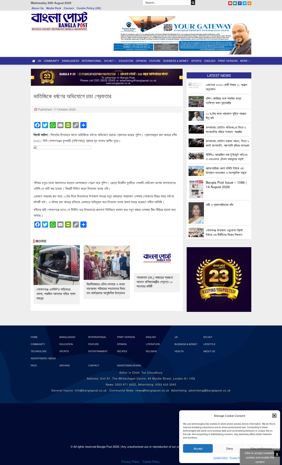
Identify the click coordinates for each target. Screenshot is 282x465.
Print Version (227, 61)
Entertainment (98, 351)
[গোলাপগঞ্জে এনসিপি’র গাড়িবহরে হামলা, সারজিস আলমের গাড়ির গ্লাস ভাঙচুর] (57, 265)
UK (39, 61)
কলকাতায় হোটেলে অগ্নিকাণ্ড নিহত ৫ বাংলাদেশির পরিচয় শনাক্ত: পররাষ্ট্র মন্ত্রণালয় (226, 129)
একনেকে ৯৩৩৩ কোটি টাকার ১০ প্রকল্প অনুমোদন (226, 86)
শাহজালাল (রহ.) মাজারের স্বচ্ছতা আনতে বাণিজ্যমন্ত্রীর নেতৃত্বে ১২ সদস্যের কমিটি (155, 281)
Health (179, 351)
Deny (229, 448)
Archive (64, 365)
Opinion (141, 61)
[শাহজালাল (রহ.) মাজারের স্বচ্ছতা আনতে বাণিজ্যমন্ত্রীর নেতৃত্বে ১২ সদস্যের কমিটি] (157, 259)
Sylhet (109, 61)
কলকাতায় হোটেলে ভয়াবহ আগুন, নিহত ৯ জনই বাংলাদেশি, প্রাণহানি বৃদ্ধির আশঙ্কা (227, 143)
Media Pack (53, 8)
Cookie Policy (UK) (89, 8)
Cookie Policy (220, 457)
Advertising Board (129, 365)
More (244, 61)
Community (51, 61)
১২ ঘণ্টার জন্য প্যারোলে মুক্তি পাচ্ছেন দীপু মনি (226, 115)
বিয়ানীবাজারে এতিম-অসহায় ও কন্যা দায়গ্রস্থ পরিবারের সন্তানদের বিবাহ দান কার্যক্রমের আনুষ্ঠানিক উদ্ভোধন (106, 288)
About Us (37, 8)
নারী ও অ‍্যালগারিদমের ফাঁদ (219, 204)
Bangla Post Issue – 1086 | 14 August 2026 (226, 184)
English (209, 61)
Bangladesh (70, 61)
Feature (155, 61)
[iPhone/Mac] (230, 2)
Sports (196, 61)
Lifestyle (209, 344)
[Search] (193, 2)
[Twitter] (245, 2)
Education (126, 61)
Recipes (122, 351)
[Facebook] (240, 2)
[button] (274, 416)
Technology (39, 351)
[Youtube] (235, 2)
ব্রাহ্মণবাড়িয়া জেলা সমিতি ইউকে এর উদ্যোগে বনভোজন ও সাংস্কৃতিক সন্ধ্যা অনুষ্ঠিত (226, 170)
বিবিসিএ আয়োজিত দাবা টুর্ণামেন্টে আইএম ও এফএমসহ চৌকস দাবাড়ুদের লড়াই (226, 156)
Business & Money (176, 61)
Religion (151, 351)
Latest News (219, 75)
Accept (198, 448)
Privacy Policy (237, 457)
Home (34, 337)
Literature (153, 344)
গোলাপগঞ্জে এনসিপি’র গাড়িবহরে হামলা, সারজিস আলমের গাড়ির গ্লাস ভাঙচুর (55, 293)
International (91, 61)
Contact (69, 8)
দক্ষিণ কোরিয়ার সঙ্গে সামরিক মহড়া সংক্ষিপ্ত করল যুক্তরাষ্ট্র (223, 100)
